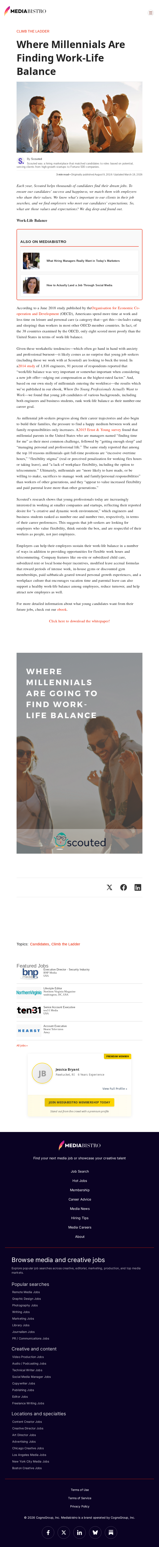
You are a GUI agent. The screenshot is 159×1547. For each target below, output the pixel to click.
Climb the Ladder (33, 31)
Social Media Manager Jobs (31, 1376)
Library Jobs (21, 1325)
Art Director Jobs (24, 1435)
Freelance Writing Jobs (28, 1403)
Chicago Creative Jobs (28, 1448)
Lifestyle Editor (52, 988)
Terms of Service (79, 1498)
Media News (79, 1209)
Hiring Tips (79, 1218)
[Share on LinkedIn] (137, 887)
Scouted (36, 158)
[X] (64, 1532)
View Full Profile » (114, 1089)
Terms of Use (80, 1489)
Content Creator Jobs (27, 1421)
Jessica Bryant (67, 1069)
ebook (62, 609)
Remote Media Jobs (26, 1292)
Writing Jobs (21, 1312)
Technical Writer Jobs (27, 1370)
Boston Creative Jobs (27, 1468)
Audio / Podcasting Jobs (29, 1363)
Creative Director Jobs (27, 1428)
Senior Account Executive (59, 1007)
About (80, 1236)
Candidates (39, 944)
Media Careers (80, 1227)
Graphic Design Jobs (26, 1298)
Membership (79, 1190)
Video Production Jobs (28, 1357)
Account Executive (55, 1026)
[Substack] (111, 1532)
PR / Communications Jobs (30, 1338)
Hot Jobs (79, 1181)
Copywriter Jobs (23, 1383)
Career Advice (80, 1199)
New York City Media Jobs (30, 1461)
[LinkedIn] (79, 1532)
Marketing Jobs (23, 1318)
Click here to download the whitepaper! (79, 620)
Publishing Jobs (23, 1390)
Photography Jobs (25, 1305)
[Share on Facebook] (123, 887)
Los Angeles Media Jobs (29, 1454)
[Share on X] (109, 887)
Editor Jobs (20, 1396)
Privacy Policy (80, 1506)
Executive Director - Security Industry (66, 969)
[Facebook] (48, 1532)
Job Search (80, 1171)
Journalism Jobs (23, 1331)
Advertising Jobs (24, 1441)
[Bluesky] (95, 1532)
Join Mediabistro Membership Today (79, 1102)
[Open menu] (151, 13)
